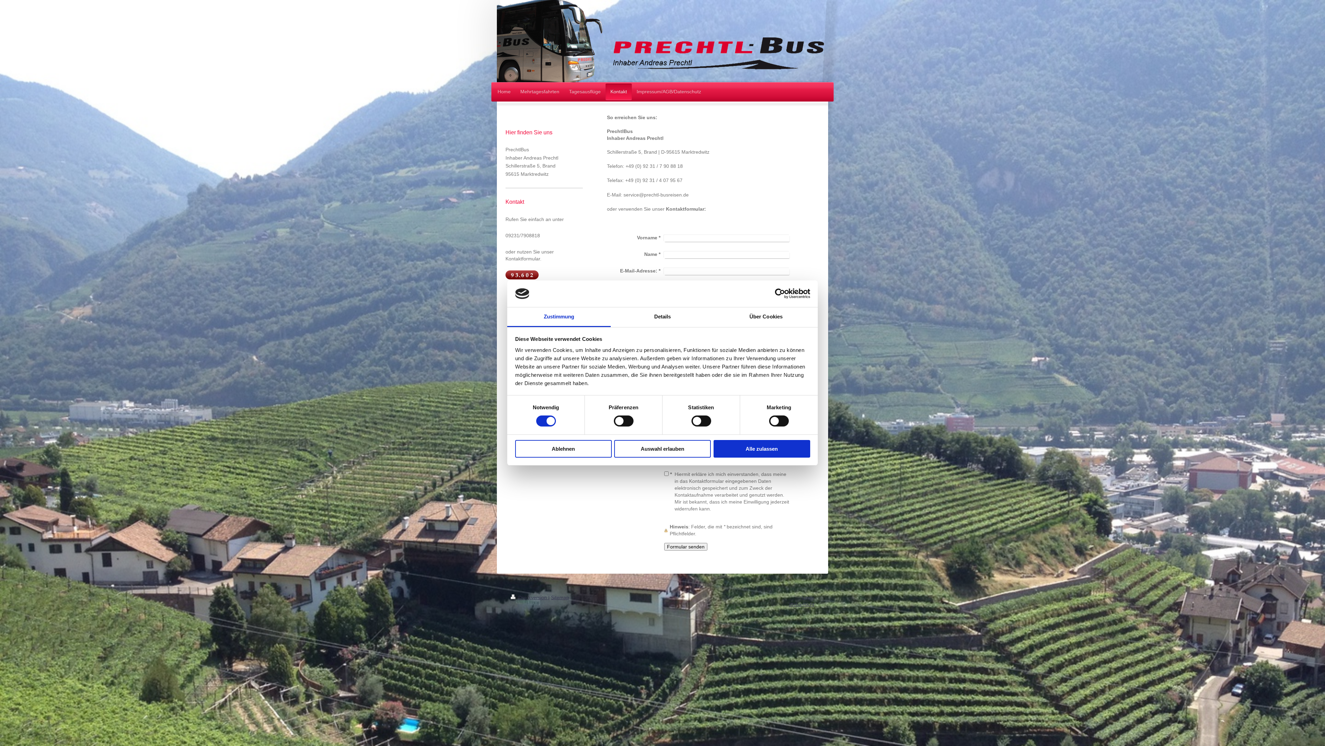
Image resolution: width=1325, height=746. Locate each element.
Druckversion (532, 597)
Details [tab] (662, 316)
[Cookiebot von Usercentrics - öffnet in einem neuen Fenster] (780, 293)
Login (808, 597)
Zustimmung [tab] (559, 316)
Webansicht (801, 604)
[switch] (624, 421)
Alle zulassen (762, 449)
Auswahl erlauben (662, 449)
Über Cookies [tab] (766, 316)
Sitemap (560, 597)
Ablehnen (563, 449)
